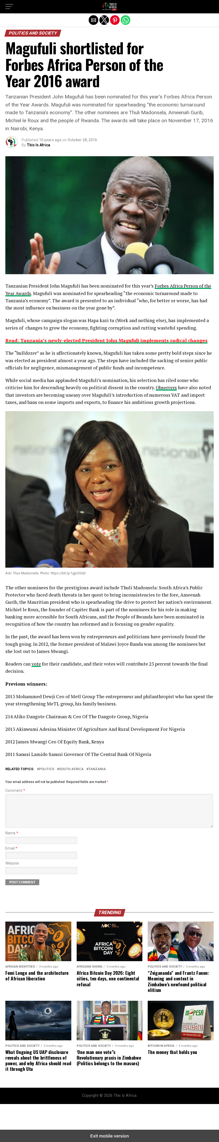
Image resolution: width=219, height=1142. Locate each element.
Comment (15, 791)
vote (36, 664)
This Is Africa (38, 145)
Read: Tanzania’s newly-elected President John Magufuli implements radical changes (106, 340)
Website (12, 863)
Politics (46, 769)
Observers (166, 387)
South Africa (71, 769)
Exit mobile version (109, 1136)
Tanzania (97, 769)
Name (11, 833)
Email (11, 848)
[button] (9, 6)
